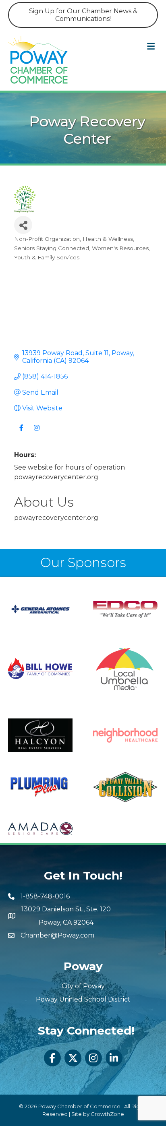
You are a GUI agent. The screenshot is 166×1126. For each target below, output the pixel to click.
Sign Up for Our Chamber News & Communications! (83, 15)
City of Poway (83, 986)
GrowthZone (107, 1114)
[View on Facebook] (21, 433)
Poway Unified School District (83, 999)
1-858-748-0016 (45, 896)
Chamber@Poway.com (57, 935)
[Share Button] (23, 225)
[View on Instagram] (36, 433)
